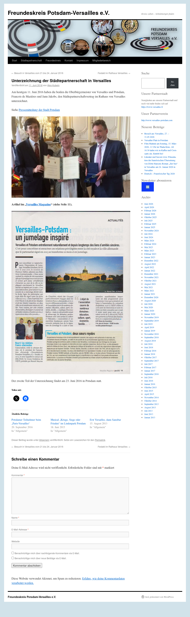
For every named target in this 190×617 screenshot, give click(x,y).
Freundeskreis (53, 60)
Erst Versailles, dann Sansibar (105, 419)
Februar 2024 (150, 243)
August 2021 (150, 283)
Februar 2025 (150, 223)
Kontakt (69, 60)
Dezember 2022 (151, 260)
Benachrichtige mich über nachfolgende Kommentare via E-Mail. (47, 553)
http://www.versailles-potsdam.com (156, 120)
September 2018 (151, 337)
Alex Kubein (53, 85)
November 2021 (151, 277)
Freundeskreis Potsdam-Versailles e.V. (58, 13)
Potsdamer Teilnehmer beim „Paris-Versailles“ (26, 421)
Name (15, 517)
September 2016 (151, 373)
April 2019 (149, 327)
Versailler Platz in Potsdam (156, 140)
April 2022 (149, 267)
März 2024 (149, 240)
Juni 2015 (148, 390)
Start (14, 60)
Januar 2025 (149, 227)
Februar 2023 (150, 253)
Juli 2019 (148, 323)
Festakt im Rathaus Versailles (114, 73)
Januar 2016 (149, 383)
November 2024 (151, 230)
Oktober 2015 (150, 387)
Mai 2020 (148, 307)
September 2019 (151, 320)
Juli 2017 (148, 363)
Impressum (83, 60)
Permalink (100, 439)
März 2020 (149, 310)
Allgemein (44, 439)
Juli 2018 (148, 343)
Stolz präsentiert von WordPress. (159, 596)
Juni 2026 (148, 203)
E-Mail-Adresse (20, 529)
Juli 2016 (148, 377)
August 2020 (150, 300)
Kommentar (18, 475)
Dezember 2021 (151, 273)
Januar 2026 (149, 213)
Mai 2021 (148, 287)
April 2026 (149, 207)
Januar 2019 (149, 330)
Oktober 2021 (150, 280)
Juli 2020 (148, 303)
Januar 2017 (149, 370)
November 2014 (151, 397)
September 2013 (151, 403)
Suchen (173, 83)
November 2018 (151, 333)
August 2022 (150, 263)
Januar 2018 (149, 353)
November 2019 (151, 317)
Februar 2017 (150, 367)
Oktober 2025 (150, 217)
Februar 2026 (150, 210)
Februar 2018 (150, 350)
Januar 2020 (149, 313)
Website (16, 541)
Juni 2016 (148, 380)
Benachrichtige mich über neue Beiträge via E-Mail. (40, 558)
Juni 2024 (148, 237)
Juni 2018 (148, 347)
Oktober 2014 (150, 400)
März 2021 (149, 290)
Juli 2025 (148, 220)
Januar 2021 (149, 293)
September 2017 (151, 360)
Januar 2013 (149, 417)
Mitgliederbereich (101, 60)
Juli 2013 (148, 410)
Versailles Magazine (38, 204)
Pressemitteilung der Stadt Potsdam (39, 110)
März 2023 (149, 250)
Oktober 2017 (150, 357)
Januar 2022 (149, 270)
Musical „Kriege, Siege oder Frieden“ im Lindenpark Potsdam (68, 421)
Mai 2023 (148, 247)
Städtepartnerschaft (31, 60)
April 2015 (149, 393)
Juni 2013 (148, 414)
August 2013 (150, 407)
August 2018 (150, 340)
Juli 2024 (148, 233)
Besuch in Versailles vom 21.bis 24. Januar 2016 (37, 73)
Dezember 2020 (151, 297)
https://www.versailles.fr (152, 106)
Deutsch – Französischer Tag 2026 (159, 173)
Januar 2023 (149, 257)
